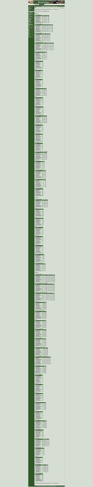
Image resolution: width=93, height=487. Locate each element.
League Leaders (42, 9)
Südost (29, 21)
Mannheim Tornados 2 (38, 21)
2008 (28, 10)
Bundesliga (41, 4)
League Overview (37, 9)
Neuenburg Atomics (38, 25)
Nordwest (29, 19)
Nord (29, 17)
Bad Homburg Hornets (38, 18)
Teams (58, 9)
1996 (28, 34)
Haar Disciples (37, 16)
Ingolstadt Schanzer (38, 30)
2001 (28, 31)
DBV (36, 4)
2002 (28, 30)
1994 (28, 35)
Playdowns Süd (30, 14)
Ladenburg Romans (38, 28)
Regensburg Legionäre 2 (39, 22)
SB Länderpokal (30, 27)
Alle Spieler (30, 8)
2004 (28, 29)
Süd (28, 15)
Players (55, 9)
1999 (28, 32)
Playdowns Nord (30, 24)
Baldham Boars (37, 29)
